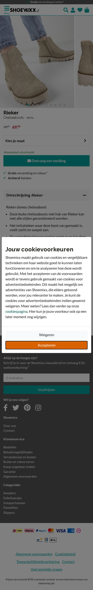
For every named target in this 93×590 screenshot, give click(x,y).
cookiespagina (16, 311)
